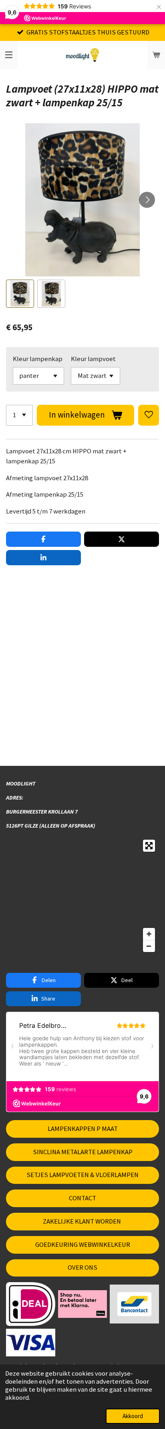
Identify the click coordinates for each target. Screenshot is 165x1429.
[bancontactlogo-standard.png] (135, 1304)
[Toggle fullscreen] (149, 846)
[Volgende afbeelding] (147, 200)
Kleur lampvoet (93, 359)
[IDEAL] (31, 1304)
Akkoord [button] (133, 1416)
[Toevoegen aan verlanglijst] (148, 415)
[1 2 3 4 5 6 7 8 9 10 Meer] (19, 415)
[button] (20, 294)
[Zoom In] (149, 934)
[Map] (82, 896)
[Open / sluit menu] (9, 55)
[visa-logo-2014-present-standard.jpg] (31, 1342)
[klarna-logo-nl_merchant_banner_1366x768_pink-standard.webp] (82, 1304)
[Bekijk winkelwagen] (156, 55)
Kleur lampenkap (37, 359)
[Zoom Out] (149, 946)
